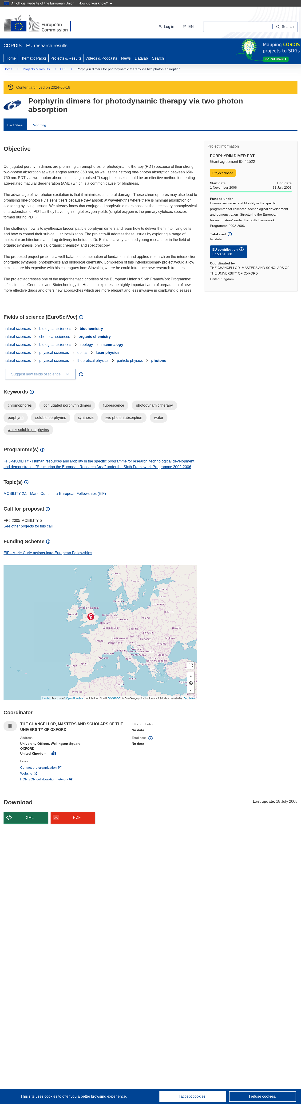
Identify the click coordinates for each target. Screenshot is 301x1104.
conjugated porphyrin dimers (67, 405)
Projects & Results (66, 58)
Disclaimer (190, 698)
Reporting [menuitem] (39, 125)
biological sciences (55, 329)
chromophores (20, 405)
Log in (169, 27)
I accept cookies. (192, 1096)
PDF (77, 817)
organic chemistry (95, 337)
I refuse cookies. (262, 1096)
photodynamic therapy (154, 405)
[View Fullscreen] (190, 665)
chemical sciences (54, 337)
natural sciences (17, 329)
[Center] (190, 682)
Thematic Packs (33, 58)
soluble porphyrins (50, 418)
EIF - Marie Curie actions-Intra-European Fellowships (48, 553)
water (158, 418)
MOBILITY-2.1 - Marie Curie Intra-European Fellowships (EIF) (55, 494)
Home (11, 58)
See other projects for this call (28, 526)
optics (82, 353)
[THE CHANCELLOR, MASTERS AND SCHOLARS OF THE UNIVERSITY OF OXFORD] (91, 616)
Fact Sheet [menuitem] (15, 125)
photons (158, 361)
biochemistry (91, 329)
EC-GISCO (113, 698)
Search (158, 58)
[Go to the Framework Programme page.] (12, 105)
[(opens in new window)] (41, 23)
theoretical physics (92, 361)
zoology (86, 345)
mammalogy (112, 345)
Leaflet (46, 698)
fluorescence (113, 405)
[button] (188, 27)
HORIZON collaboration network (61, 779)
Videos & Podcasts (101, 58)
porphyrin (16, 418)
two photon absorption (123, 418)
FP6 (63, 69)
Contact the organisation (55, 767)
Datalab (141, 58)
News (126, 58)
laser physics (107, 353)
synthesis (86, 418)
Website (43, 773)
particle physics (130, 361)
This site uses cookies (39, 1096)
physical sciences (54, 353)
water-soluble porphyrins (28, 430)
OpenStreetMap (75, 698)
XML (30, 818)
